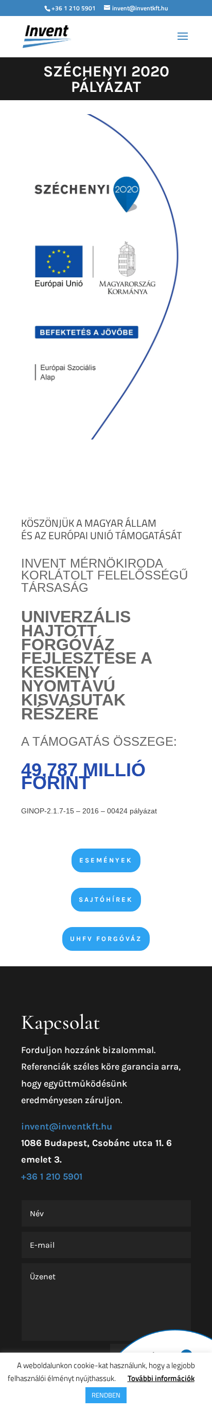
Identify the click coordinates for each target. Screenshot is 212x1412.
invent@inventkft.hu (66, 1126)
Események (106, 860)
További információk (161, 1378)
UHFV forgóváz (106, 939)
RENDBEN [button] (106, 1395)
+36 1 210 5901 (73, 8)
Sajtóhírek (106, 899)
